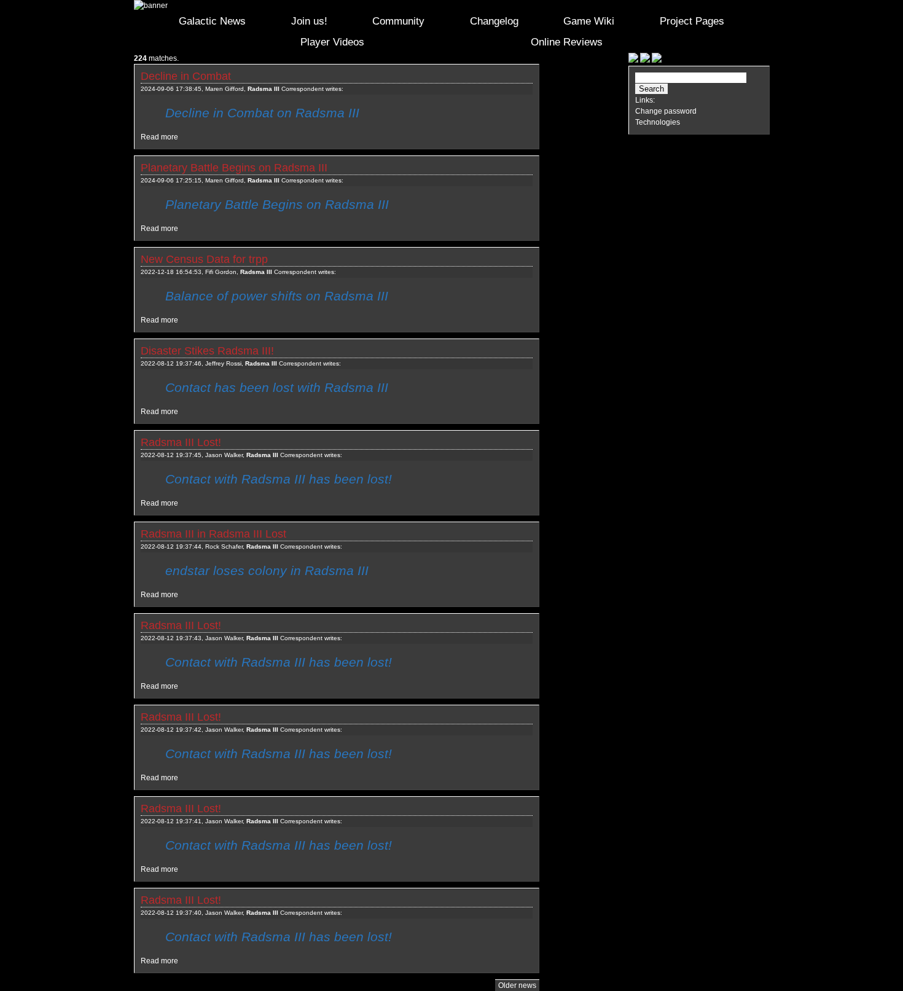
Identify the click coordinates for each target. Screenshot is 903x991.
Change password (666, 111)
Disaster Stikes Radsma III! (207, 351)
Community (398, 21)
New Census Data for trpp (204, 259)
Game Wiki (588, 21)
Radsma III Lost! (181, 442)
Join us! (309, 21)
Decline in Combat (186, 76)
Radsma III (264, 88)
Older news (517, 985)
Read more (159, 137)
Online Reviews (567, 42)
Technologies (657, 122)
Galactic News (212, 21)
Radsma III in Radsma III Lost (213, 534)
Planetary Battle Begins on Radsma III (234, 168)
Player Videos (332, 42)
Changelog (494, 21)
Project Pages (692, 21)
